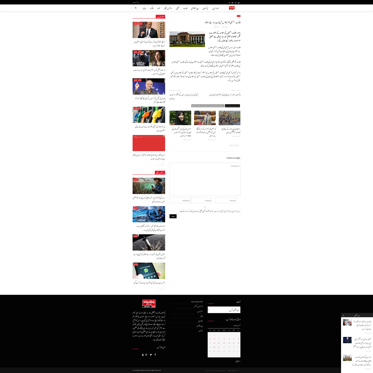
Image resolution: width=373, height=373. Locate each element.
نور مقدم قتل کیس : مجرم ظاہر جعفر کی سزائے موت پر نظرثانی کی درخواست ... (149, 71)
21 (219, 346)
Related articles (232, 105)
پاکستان (205, 8)
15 (214, 342)
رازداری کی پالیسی (232, 370)
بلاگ (152, 8)
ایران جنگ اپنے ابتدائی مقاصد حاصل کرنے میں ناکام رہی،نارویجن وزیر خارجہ (149, 156)
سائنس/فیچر (168, 8)
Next (232, 145)
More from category (200, 105)
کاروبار (185, 8)
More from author (216, 105)
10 (238, 342)
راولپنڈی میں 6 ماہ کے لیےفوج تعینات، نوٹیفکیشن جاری (231, 130)
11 (234, 342)
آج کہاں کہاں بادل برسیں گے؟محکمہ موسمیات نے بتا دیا (184, 96)
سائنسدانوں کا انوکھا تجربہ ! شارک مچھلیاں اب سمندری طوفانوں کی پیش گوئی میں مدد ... (151, 227)
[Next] (160, 164)
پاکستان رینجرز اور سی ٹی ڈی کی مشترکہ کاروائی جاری (224, 94)
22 (214, 346)
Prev (236, 145)
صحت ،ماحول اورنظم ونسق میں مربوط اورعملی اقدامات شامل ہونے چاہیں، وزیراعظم (362, 343)
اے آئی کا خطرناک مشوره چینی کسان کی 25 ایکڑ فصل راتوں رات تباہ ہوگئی (149, 199)
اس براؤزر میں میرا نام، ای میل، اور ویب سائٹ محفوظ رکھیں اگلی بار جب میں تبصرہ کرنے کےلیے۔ (209, 210)
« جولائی (238, 361)
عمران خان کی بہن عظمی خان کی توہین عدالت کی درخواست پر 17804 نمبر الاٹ (181, 132)
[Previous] (163, 164)
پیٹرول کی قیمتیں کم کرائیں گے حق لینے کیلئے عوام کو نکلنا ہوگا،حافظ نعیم (150, 100)
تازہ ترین (216, 8)
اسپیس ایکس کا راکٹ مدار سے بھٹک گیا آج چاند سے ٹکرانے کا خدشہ (149, 256)
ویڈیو (144, 8)
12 (229, 342)
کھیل (177, 8)
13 (224, 342)
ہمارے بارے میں (220, 370)
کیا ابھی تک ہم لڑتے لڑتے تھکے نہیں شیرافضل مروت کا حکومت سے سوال (206, 132)
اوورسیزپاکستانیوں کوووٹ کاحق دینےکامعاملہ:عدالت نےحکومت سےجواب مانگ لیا (361, 360)
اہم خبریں (140, 23)
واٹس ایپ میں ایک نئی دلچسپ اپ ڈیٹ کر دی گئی (149, 282)
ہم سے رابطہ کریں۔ (210, 370)
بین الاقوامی (195, 8)
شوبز (158, 8)
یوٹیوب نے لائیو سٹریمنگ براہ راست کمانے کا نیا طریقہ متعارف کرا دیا (362, 325)
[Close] (343, 315)
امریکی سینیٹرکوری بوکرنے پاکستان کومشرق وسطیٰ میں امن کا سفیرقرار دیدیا (149, 43)
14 (219, 342)
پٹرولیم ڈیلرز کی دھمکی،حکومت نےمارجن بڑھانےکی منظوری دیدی (150, 128)
